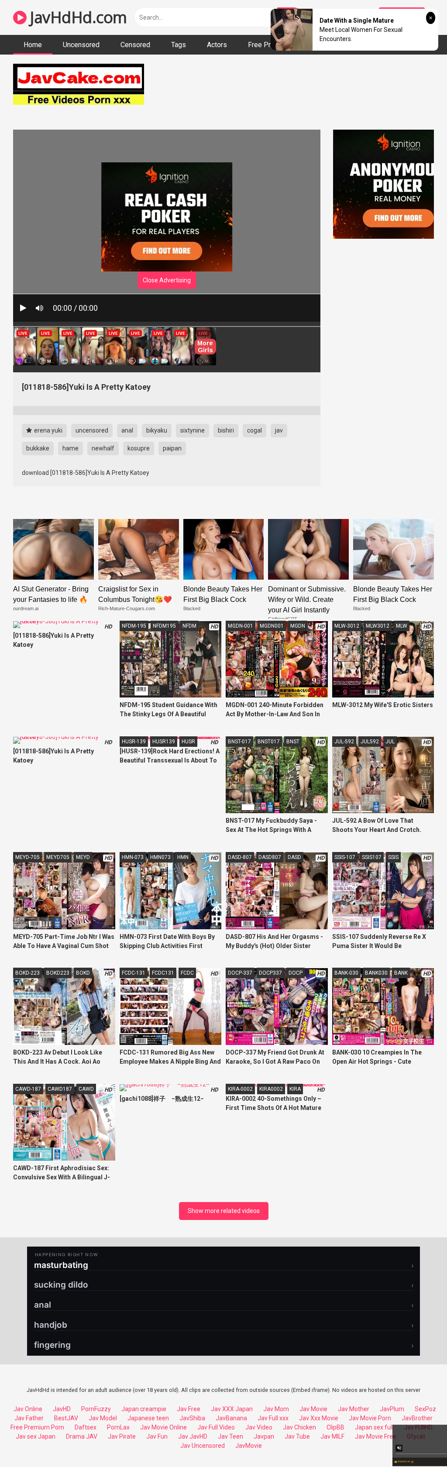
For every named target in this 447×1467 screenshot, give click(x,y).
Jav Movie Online (163, 1427)
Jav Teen (230, 1436)
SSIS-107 (344, 857)
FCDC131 (163, 973)
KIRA (295, 1089)
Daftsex (85, 1427)
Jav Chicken (299, 1427)
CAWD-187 (28, 1089)
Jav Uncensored (202, 1445)
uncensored (92, 430)
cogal (254, 430)
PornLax (118, 1427)
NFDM (189, 626)
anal (127, 430)
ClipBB (335, 1427)
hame (70, 448)
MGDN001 (272, 626)
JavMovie (248, 1445)
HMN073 (160, 857)
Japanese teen (148, 1418)
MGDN (297, 626)
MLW (401, 626)
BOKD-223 (27, 973)
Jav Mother (353, 1408)
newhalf (103, 448)
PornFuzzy (96, 1408)
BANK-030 (346, 973)
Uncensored (81, 45)
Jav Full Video (216, 1427)
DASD (294, 857)
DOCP (296, 973)
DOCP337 (270, 973)
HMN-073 (133, 857)
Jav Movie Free (375, 1436)
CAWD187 (60, 1089)
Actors (217, 45)
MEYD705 (57, 857)
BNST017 (269, 742)
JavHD (62, 1408)
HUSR (188, 742)
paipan (172, 448)
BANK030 (376, 973)
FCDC (187, 973)
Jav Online (28, 1408)
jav (279, 430)
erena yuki (47, 430)
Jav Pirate (122, 1436)
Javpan (264, 1436)
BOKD (83, 973)
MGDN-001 (240, 626)
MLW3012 (377, 626)
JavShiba (192, 1418)
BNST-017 (239, 742)
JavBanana (231, 1418)
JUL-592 (344, 742)
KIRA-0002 (240, 1089)
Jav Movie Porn (370, 1418)
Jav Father (29, 1418)
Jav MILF (332, 1436)
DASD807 (269, 857)
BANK (401, 973)
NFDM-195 (134, 626)
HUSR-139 (134, 742)
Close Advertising (167, 280)
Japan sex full (374, 1427)
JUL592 (370, 742)
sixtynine (192, 430)
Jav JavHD (192, 1436)
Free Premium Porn (37, 1427)
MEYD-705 (27, 857)
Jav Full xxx (273, 1418)
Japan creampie (143, 1408)
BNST (292, 742)
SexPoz (425, 1408)
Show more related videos (224, 1210)
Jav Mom (276, 1408)
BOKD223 (57, 973)
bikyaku (156, 430)
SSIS (393, 857)
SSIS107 (372, 857)
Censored (135, 45)
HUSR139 (163, 742)
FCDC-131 (133, 973)
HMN (183, 857)
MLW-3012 (346, 626)
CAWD (86, 1089)
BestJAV (66, 1418)
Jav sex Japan (35, 1436)
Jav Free (188, 1408)
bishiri (226, 430)
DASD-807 (240, 857)
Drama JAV (81, 1436)
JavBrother (417, 1418)
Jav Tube (297, 1436)
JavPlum (392, 1408)
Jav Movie (313, 1408)
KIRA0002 (271, 1089)
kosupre (138, 448)
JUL (390, 742)
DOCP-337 (240, 973)
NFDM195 (164, 626)
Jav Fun (157, 1436)
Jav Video (258, 1427)
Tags (178, 45)
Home (33, 45)
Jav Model (103, 1418)
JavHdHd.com (77, 17)
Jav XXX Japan (232, 1408)
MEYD (83, 857)
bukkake (37, 448)
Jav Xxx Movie (318, 1418)
